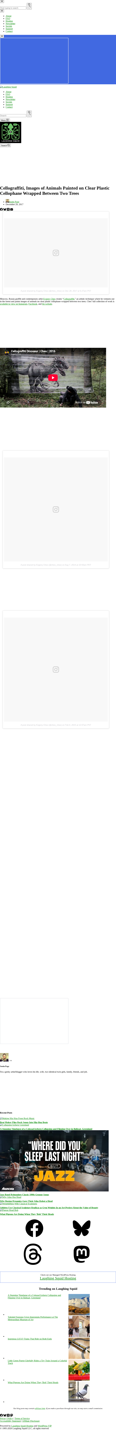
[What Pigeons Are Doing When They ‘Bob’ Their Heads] (9, 1210)
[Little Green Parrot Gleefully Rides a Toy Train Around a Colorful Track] (79, 1380)
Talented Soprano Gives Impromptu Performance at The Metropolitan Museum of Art (33, 1318)
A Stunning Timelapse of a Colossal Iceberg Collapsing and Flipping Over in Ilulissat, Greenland (46, 1129)
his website (47, 304)
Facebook (32, 304)
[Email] (11, 210)
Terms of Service (22, 1418)
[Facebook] (1, 210)
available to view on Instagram (13, 304)
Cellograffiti (69, 299)
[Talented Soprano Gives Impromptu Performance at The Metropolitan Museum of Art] (79, 1336)
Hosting (9, 97)
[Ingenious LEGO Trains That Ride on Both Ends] (79, 1358)
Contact (9, 107)
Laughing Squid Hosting (58, 1278)
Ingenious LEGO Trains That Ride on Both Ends (30, 1339)
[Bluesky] (5, 210)
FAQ (8, 94)
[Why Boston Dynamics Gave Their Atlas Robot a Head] (10, 1197)
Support (9, 104)
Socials (9, 102)
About (8, 92)
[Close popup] (2, 36)
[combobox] (13, 115)
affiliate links (40, 1408)
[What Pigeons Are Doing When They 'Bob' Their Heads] (79, 1402)
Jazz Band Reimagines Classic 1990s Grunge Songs (24, 1194)
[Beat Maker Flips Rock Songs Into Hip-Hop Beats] (17, 1118)
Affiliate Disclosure (31, 1421)
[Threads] (8, 210)
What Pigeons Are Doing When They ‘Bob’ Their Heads (27, 1214)
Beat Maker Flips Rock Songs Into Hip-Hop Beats (24, 1122)
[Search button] (29, 114)
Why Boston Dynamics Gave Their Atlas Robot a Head (26, 1201)
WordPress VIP (45, 1426)
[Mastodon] (81, 1264)
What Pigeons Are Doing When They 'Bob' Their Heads (33, 1382)
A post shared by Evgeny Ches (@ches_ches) (41, 291)
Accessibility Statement (10, 1421)
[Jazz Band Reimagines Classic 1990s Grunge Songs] (54, 1190)
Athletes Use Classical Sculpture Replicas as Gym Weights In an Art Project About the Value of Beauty (49, 1207)
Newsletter (10, 99)
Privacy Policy (6, 1418)
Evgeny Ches (49, 299)
